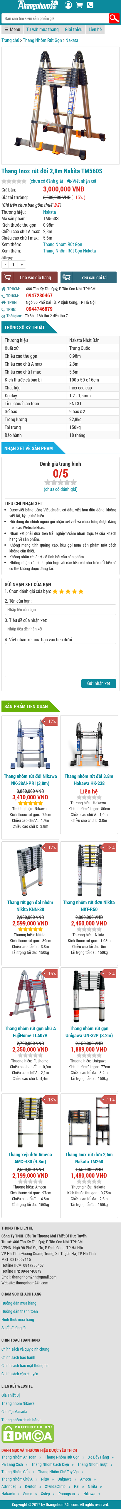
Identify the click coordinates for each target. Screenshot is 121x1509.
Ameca (85, 1479)
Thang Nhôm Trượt (92, 1464)
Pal (76, 1486)
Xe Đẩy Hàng (98, 1457)
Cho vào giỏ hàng (35, 277)
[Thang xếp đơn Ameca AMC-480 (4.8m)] (30, 1122)
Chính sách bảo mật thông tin (24, 1365)
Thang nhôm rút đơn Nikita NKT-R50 (89, 906)
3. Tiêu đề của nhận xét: (26, 620)
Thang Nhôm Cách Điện (50, 1464)
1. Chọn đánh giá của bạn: (28, 591)
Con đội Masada (14, 1411)
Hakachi (8, 1493)
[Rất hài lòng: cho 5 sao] (81, 592)
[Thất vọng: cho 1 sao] (56, 592)
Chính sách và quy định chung (25, 1349)
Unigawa (65, 1479)
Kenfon (30, 1486)
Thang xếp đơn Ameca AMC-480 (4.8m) (30, 1158)
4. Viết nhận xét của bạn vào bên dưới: (39, 639)
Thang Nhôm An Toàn (18, 1457)
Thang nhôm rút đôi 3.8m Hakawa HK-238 (89, 779)
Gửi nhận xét (98, 683)
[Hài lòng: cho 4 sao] (75, 592)
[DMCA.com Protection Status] (27, 1441)
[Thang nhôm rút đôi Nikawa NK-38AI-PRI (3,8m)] (30, 743)
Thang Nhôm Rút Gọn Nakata (69, 250)
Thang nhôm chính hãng (21, 1419)
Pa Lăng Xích (12, 1464)
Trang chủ (10, 40)
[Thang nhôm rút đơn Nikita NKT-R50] (89, 870)
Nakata (71, 40)
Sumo (27, 1493)
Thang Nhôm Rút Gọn (42, 40)
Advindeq (8, 1486)
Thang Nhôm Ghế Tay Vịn (58, 1471)
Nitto (45, 1479)
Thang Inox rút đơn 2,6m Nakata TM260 (89, 1158)
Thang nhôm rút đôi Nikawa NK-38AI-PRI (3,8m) (30, 779)
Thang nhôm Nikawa (18, 1403)
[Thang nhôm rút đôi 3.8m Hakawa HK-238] (89, 743)
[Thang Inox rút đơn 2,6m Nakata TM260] (89, 1122)
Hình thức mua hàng (17, 1319)
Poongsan (66, 1493)
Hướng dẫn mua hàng (18, 1303)
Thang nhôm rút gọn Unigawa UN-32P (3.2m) (89, 1032)
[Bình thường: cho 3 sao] (68, 592)
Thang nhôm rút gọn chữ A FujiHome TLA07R (30, 1032)
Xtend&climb (55, 1486)
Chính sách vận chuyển (19, 1373)
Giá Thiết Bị (10, 1395)
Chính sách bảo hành (18, 1357)
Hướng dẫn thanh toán (19, 1311)
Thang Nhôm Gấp (15, 1471)
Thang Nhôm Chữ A (17, 1479)
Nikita (92, 1486)
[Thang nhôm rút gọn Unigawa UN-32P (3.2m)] (89, 996)
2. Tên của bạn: (18, 601)
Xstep (45, 1493)
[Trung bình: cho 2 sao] (62, 592)
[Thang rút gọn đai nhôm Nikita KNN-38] (30, 870)
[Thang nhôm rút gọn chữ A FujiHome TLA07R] (30, 996)
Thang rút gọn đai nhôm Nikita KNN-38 (30, 906)
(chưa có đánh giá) (46, 181)
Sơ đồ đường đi (13, 1327)
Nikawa (89, 1493)
